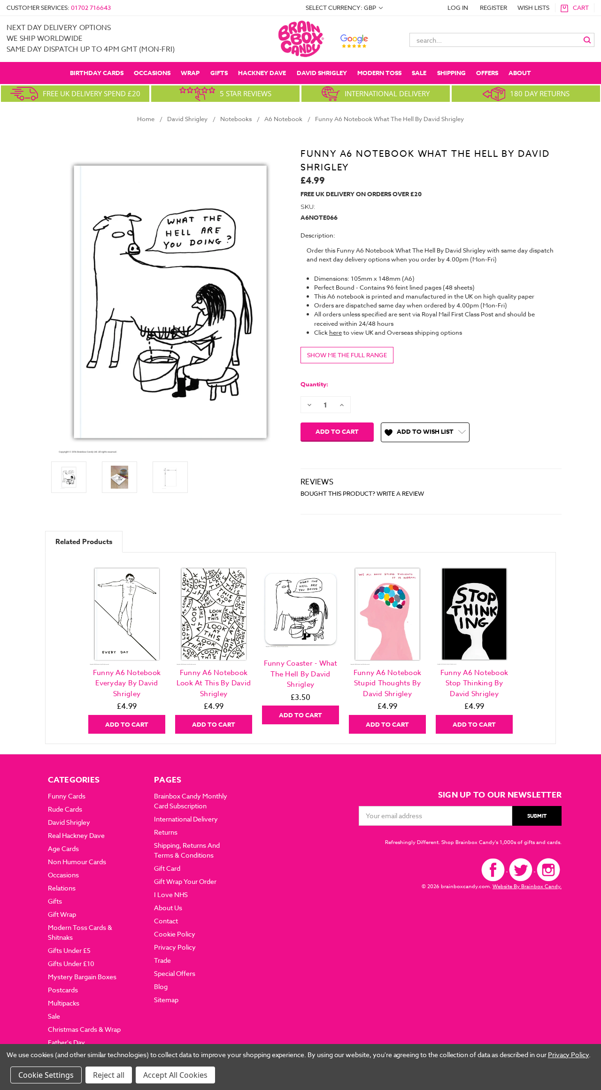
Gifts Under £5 (69, 950)
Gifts (219, 73)
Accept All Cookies (175, 1075)
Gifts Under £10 (71, 963)
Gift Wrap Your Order (185, 881)
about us (168, 907)
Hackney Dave (262, 73)
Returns (165, 832)
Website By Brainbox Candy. (527, 886)
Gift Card (167, 868)
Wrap (190, 73)
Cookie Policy (174, 933)
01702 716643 (91, 7)
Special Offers (174, 973)
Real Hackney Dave (76, 835)
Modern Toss (379, 73)
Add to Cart (126, 724)
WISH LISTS (533, 7)
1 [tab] (301, 740)
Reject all (108, 1075)
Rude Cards (65, 809)
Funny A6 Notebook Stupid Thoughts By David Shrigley (387, 683)
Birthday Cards (96, 73)
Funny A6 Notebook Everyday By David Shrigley (127, 683)
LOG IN (457, 7)
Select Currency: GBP (342, 7)
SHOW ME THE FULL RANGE (347, 355)
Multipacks (63, 1002)
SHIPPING (451, 73)
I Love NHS (171, 894)
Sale (419, 73)
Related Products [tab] (83, 541)
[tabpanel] (127, 647)
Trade (162, 960)
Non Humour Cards (77, 861)
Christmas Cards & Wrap (84, 1029)
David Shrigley (322, 73)
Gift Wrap (62, 914)
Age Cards (63, 848)
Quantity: (314, 384)
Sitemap (166, 999)
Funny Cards (66, 795)
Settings (59, 1075)
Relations (62, 887)
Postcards (63, 989)
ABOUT (520, 73)
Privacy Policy (175, 947)
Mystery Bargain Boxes (82, 976)
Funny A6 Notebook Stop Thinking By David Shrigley (474, 683)
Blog (161, 986)
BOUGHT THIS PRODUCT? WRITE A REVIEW (362, 493)
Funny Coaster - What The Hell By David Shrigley (301, 674)
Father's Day (66, 1042)
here (335, 332)
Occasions (152, 73)
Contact (166, 920)
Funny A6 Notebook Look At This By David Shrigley (214, 683)
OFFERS (487, 73)
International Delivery (186, 818)
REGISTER (493, 7)
